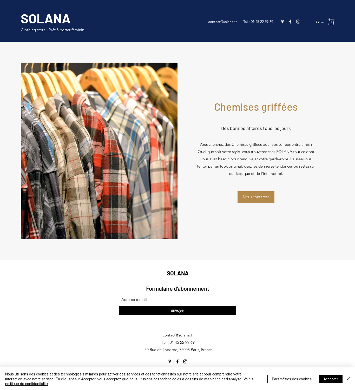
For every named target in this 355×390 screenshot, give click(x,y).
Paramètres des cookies (292, 378)
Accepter (331, 378)
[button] (331, 21)
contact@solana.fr (222, 21)
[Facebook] (290, 21)
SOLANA (46, 18)
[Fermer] (349, 379)
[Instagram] (298, 21)
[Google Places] (282, 21)
